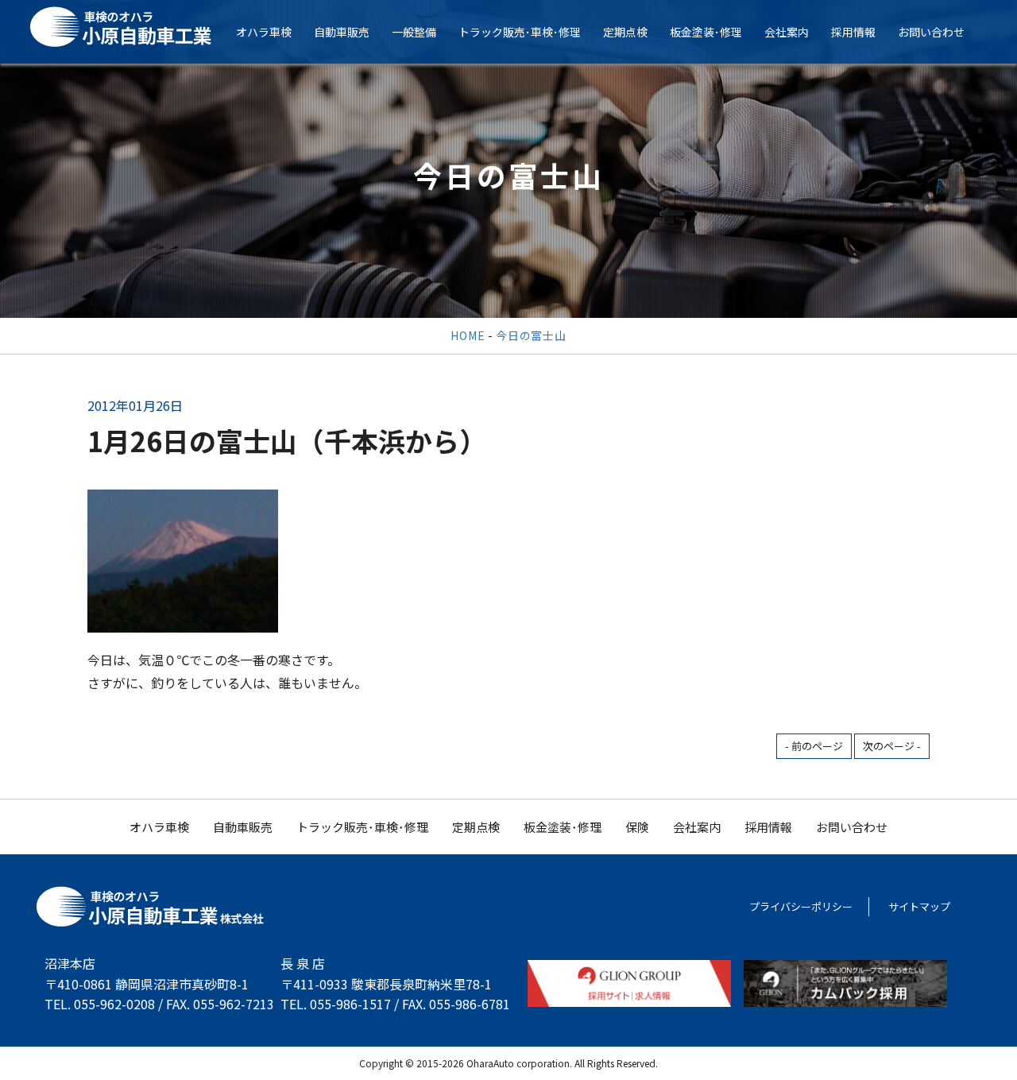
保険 (637, 827)
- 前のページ (814, 745)
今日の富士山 (531, 335)
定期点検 (625, 32)
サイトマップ (919, 906)
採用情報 (853, 32)
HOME (467, 335)
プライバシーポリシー (801, 906)
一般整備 (414, 32)
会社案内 (786, 32)
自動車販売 (341, 32)
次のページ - (892, 745)
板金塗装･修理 (706, 32)
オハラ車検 (264, 32)
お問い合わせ (931, 32)
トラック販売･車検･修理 (519, 32)
